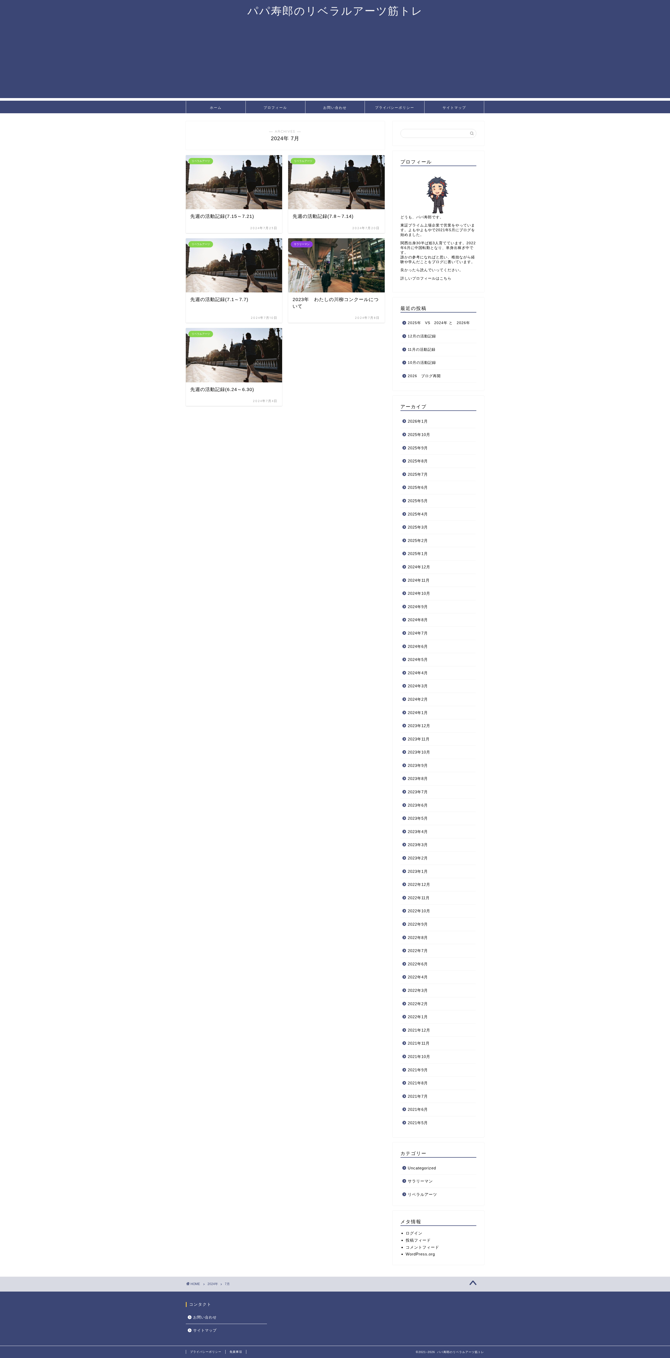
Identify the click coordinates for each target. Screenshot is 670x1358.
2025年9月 (418, 448)
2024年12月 (419, 567)
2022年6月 (418, 964)
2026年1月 (418, 421)
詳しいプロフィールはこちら (425, 278)
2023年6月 (418, 805)
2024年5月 (418, 659)
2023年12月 (419, 725)
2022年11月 (419, 898)
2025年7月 (418, 474)
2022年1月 (418, 1017)
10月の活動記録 (422, 363)
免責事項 (236, 1351)
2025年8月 (418, 461)
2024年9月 (418, 606)
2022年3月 (418, 990)
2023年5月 (418, 818)
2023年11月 (419, 739)
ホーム (216, 107)
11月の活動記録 (422, 350)
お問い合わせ (335, 107)
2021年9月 (418, 1070)
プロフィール (275, 107)
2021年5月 (418, 1123)
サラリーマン (420, 1181)
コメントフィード (422, 1247)
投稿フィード (418, 1240)
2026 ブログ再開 (424, 376)
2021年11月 (419, 1043)
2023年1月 (418, 871)
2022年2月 (418, 1003)
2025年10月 (419, 434)
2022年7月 (418, 950)
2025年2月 (418, 540)
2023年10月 (419, 752)
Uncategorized (422, 1168)
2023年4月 (418, 831)
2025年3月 (418, 527)
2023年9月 (418, 765)
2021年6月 (418, 1109)
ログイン (414, 1233)
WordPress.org (420, 1254)
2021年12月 (419, 1030)
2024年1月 (418, 712)
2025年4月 (418, 514)
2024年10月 (419, 593)
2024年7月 (418, 633)
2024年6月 (418, 646)
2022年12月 (419, 884)
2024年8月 (418, 620)
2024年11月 (419, 580)
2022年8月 (418, 937)
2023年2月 (418, 858)
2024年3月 (418, 686)
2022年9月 (418, 924)
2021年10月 (419, 1056)
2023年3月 (418, 844)
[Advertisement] (335, 61)
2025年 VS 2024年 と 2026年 (439, 323)
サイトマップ (454, 107)
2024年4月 (418, 673)
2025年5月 (418, 501)
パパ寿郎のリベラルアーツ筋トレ (335, 10)
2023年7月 (418, 792)
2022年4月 (418, 977)
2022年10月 (419, 911)
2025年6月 (418, 487)
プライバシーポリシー (394, 107)
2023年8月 (418, 778)
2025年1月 (418, 553)
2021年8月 (418, 1083)
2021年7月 (418, 1096)
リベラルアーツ (422, 1194)
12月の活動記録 (422, 336)
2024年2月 (418, 699)
